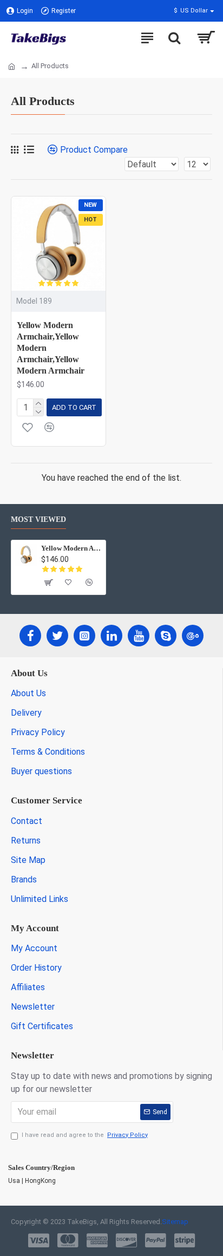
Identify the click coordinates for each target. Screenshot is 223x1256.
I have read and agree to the (85, 1135)
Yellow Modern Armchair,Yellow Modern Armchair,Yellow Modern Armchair (50, 347)
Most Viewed (38, 519)
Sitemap (175, 1222)
